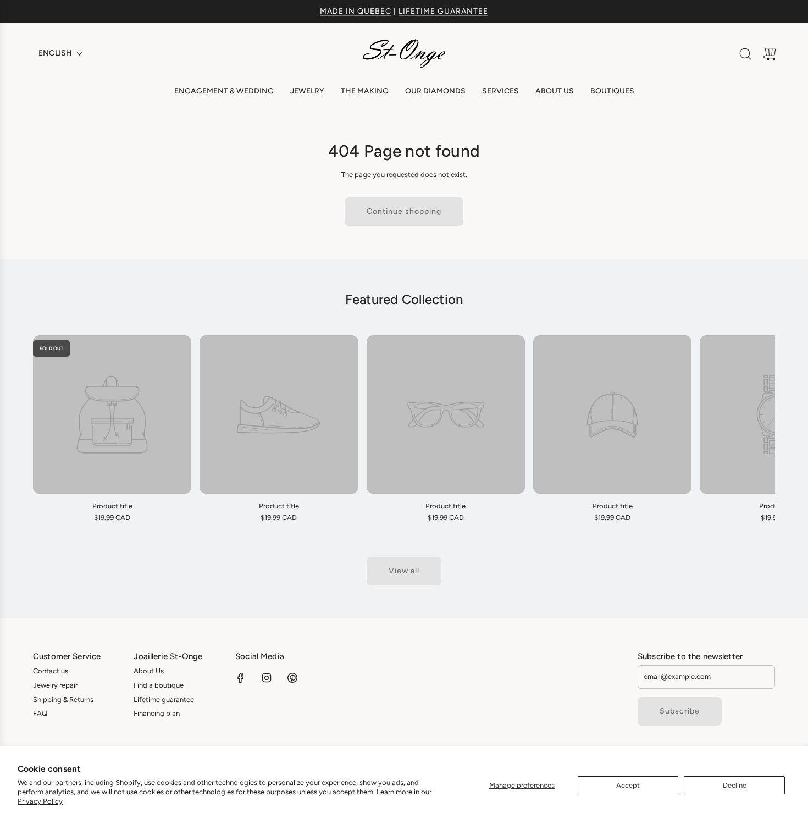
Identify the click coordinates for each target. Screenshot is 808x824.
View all (404, 571)
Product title (112, 506)
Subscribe (680, 711)
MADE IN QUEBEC (355, 11)
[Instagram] (266, 678)
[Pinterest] (292, 678)
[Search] (745, 54)
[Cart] (769, 54)
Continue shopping (404, 211)
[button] (59, 430)
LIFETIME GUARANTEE (443, 11)
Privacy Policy (40, 801)
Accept (628, 785)
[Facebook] (241, 678)
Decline (734, 785)
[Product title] (112, 414)
